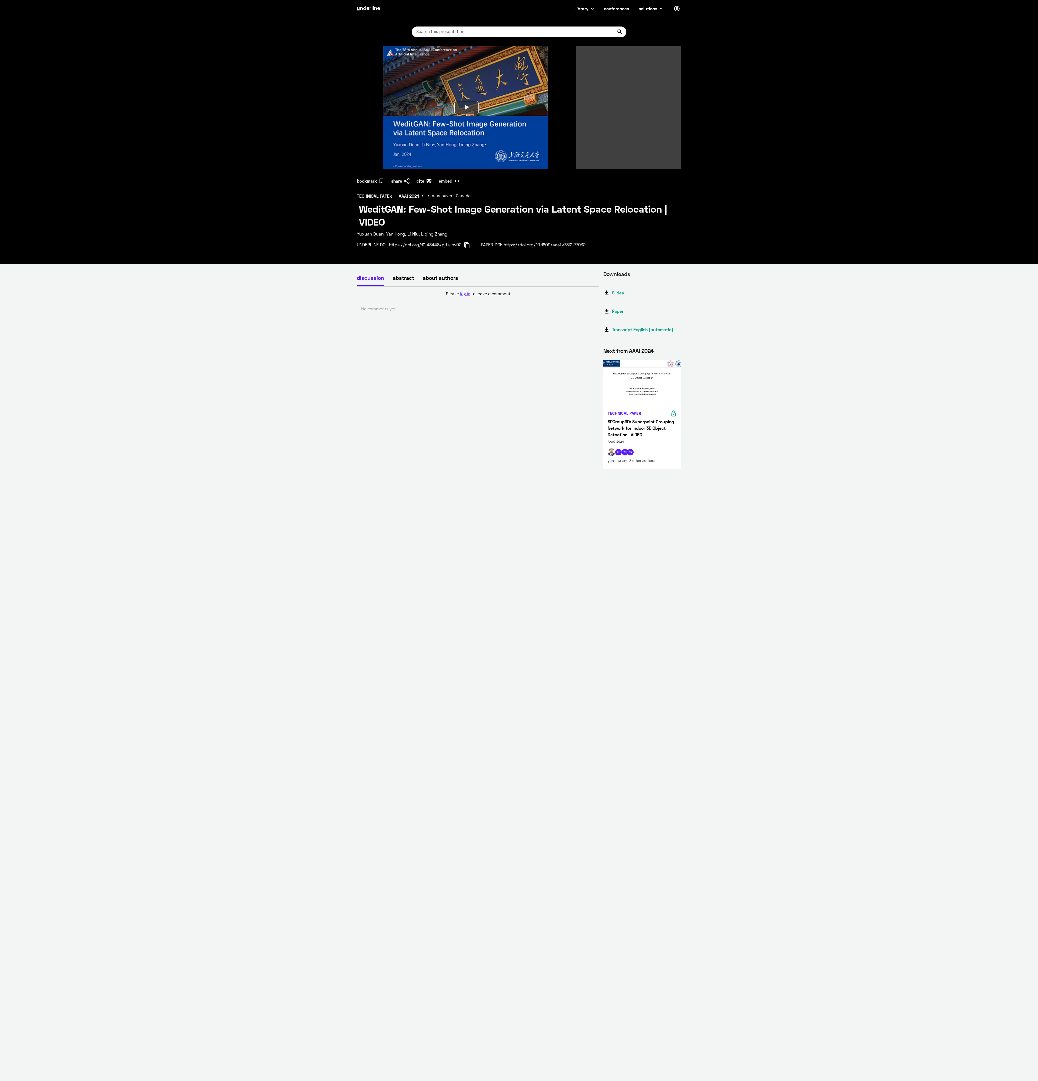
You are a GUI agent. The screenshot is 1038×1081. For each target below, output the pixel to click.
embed (446, 180)
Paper (618, 311)
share (396, 180)
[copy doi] (470, 245)
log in (465, 294)
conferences (616, 8)
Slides (618, 292)
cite (420, 180)
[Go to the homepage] (368, 8)
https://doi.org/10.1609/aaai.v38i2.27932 (544, 244)
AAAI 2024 (641, 350)
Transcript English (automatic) (642, 329)
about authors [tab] (440, 277)
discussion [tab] (370, 277)
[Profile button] (677, 8)
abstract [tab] (403, 277)
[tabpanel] (478, 302)
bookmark (367, 180)
